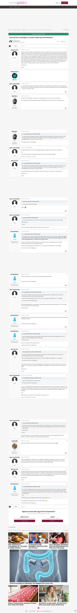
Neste (16, 46)
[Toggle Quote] (22, 163)
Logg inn (58, 2)
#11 (66, 289)
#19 (66, 469)
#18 (66, 457)
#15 (66, 375)
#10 (66, 274)
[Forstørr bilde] (35, 142)
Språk (26, 611)
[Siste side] (18, 46)
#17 (66, 440)
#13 (66, 331)
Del (58, 41)
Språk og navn (21, 42)
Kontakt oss (38, 611)
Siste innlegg (17, 7)
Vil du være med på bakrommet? (38, 34)
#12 (66, 315)
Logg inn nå (52, 520)
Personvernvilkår (32, 611)
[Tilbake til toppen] (38, 608)
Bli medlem (64, 2)
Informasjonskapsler (46, 611)
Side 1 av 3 (23, 46)
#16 (66, 420)
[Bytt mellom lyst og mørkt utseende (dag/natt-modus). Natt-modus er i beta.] (51, 611)
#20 (66, 483)
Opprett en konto (24, 520)
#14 (66, 349)
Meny (11, 7)
